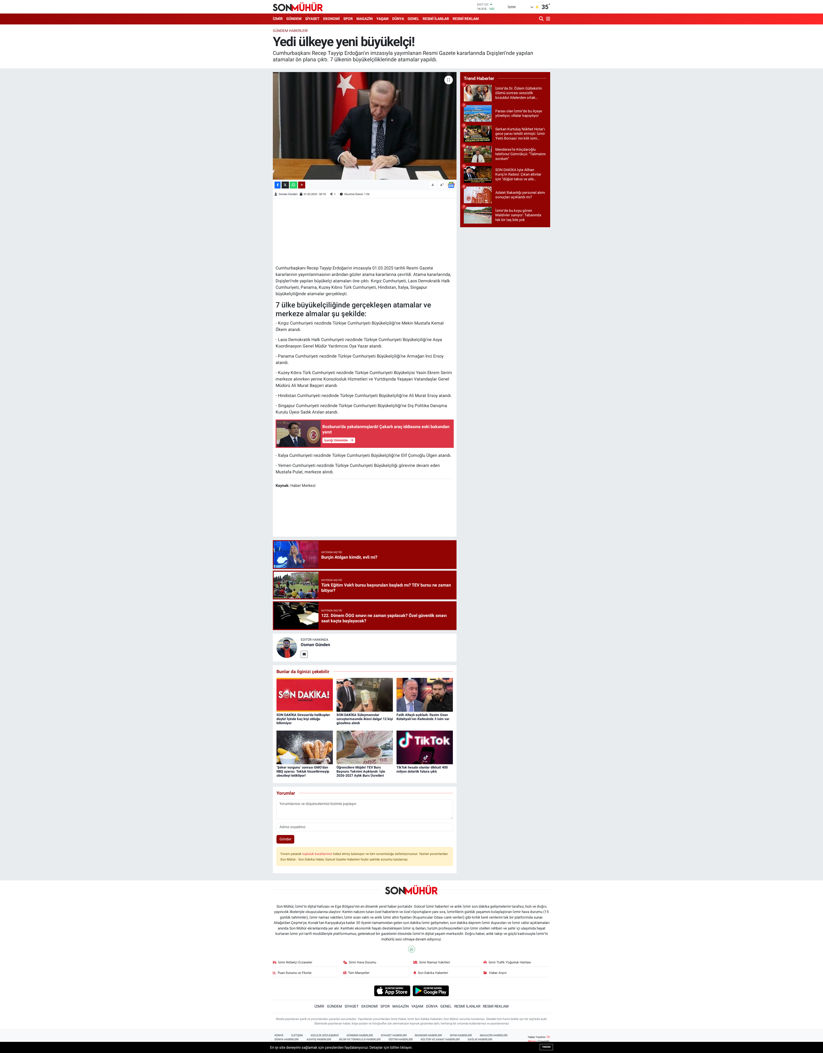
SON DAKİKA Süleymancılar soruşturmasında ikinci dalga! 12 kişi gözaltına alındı (364, 719)
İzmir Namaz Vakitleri (434, 962)
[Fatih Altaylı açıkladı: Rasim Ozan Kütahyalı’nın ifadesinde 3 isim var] (424, 694)
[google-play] (431, 990)
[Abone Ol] (451, 184)
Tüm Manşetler (358, 973)
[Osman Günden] (286, 647)
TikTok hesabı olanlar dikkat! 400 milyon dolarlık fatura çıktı (422, 769)
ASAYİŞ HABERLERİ (318, 1039)
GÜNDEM (294, 19)
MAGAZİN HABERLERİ (494, 1035)
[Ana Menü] (547, 19)
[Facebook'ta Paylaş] (278, 185)
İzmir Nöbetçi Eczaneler (295, 962)
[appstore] (392, 990)
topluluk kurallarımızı (317, 854)
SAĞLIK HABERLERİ (480, 1039)
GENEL (413, 19)
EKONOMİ (331, 19)
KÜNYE (279, 1035)
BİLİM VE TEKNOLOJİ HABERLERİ (360, 1039)
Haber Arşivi (498, 973)
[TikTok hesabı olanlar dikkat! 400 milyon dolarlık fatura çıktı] (424, 747)
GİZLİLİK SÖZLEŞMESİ (325, 1035)
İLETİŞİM (297, 1035)
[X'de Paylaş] (285, 185)
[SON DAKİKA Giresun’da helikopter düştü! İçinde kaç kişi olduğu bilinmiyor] (304, 694)
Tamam (546, 1046)
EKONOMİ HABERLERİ (428, 1035)
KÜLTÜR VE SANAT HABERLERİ (440, 1039)
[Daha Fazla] (301, 185)
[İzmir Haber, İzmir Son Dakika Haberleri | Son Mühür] (298, 6)
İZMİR (278, 19)
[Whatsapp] (411, 949)
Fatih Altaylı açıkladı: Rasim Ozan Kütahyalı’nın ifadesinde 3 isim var (422, 717)
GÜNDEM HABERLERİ (360, 1035)
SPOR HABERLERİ (461, 1035)
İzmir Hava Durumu (362, 962)
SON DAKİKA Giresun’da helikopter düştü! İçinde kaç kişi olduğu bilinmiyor (303, 719)
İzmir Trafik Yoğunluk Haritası (510, 962)
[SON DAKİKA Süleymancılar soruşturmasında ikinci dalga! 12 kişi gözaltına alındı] (364, 694)
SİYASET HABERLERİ (394, 1035)
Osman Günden (288, 194)
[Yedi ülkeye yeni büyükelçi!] (365, 126)
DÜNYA (398, 19)
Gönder (285, 839)
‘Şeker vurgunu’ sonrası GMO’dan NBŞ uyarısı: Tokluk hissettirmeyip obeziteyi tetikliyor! (302, 771)
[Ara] (541, 19)
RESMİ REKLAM (466, 19)
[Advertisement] (365, 231)
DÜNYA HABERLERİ (287, 1039)
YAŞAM (382, 19)
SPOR (348, 19)
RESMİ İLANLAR (436, 19)
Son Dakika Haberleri (433, 973)
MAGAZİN (364, 19)
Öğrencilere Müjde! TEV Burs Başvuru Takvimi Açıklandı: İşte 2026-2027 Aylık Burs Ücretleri (360, 771)
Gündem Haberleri (290, 31)
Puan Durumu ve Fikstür (295, 973)
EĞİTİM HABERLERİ (401, 1039)
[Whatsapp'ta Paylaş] (293, 185)
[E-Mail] (304, 654)
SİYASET (312, 19)
